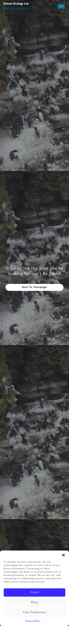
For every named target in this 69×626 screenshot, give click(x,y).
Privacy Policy (32, 621)
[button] (63, 555)
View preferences (34, 612)
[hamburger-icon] (61, 6)
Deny (34, 602)
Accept (34, 592)
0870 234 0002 (16, 8)
